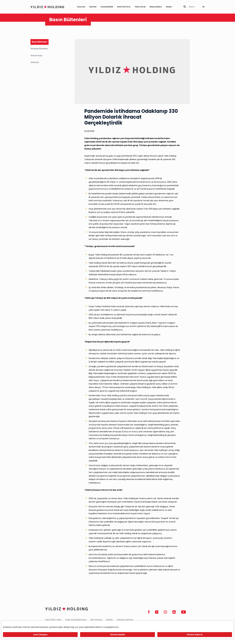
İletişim (169, 7)
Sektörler (93, 7)
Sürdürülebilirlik (107, 7)
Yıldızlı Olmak (140, 7)
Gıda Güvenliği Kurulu (75, 619)
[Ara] (185, 7)
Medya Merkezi (156, 7)
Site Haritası (96, 619)
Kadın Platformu (124, 7)
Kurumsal (81, 7)
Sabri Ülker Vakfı (53, 619)
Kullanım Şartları (125, 619)
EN (203, 7)
